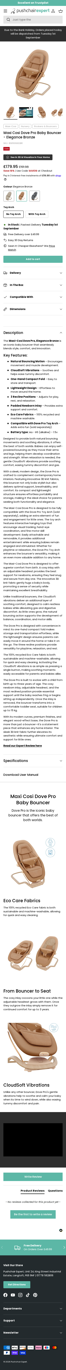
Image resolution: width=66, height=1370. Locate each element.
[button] (60, 11)
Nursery (25, 126)
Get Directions (17, 1284)
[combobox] (33, 20)
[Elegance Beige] (8, 196)
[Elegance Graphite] (34, 196)
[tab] (33, 1191)
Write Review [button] (33, 1177)
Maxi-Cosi (10, 126)
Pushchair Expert (19, 1361)
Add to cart (33, 259)
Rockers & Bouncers (45, 126)
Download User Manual (20, 775)
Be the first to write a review (33, 1214)
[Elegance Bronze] (21, 196)
